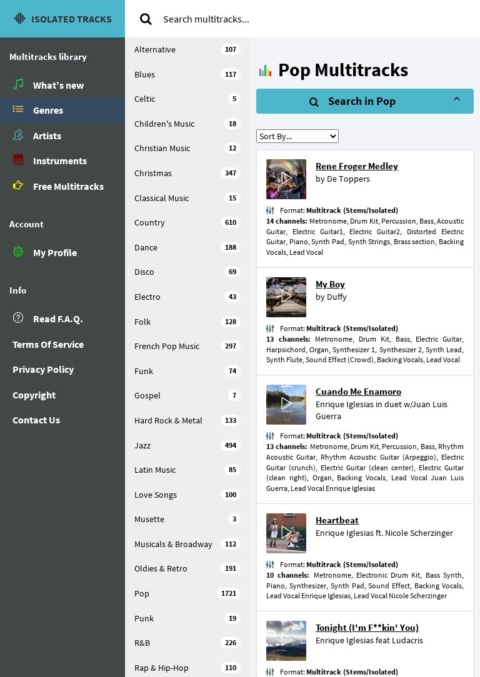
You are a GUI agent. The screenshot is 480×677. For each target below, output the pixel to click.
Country (185, 222)
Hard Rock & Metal (185, 420)
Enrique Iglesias (345, 404)
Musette (185, 519)
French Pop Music (185, 346)
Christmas (185, 173)
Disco (185, 271)
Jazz (185, 445)
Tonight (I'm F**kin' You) (367, 627)
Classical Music (185, 198)
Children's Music (185, 123)
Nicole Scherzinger (419, 532)
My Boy (330, 284)
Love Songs (185, 494)
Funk (185, 371)
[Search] (145, 18)
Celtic (185, 98)
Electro (185, 296)
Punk (185, 618)
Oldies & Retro (185, 568)
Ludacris (407, 640)
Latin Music (185, 469)
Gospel (185, 395)
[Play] (286, 179)
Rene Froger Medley (357, 166)
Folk (185, 321)
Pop (185, 593)
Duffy (337, 296)
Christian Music (185, 148)
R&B (185, 642)
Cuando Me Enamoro (358, 391)
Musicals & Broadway (185, 544)
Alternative (185, 49)
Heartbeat (337, 520)
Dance (185, 247)
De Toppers (348, 178)
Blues (185, 74)
